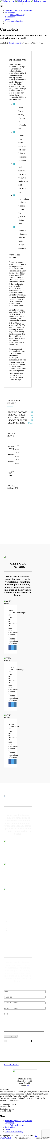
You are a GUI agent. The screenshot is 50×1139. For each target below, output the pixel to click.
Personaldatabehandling (14, 1132)
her (28, 1085)
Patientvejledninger (17, 1125)
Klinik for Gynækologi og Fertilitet (18, 1121)
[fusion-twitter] (12, 647)
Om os (7, 1129)
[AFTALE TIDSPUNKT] (25, 1008)
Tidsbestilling (10, 1127)
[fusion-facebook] (9, 647)
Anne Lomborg (15, 43)
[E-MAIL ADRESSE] (25, 1003)
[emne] (24, 1031)
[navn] (25, 991)
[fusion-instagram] (15, 647)
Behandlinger (10, 1123)
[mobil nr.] (25, 997)
